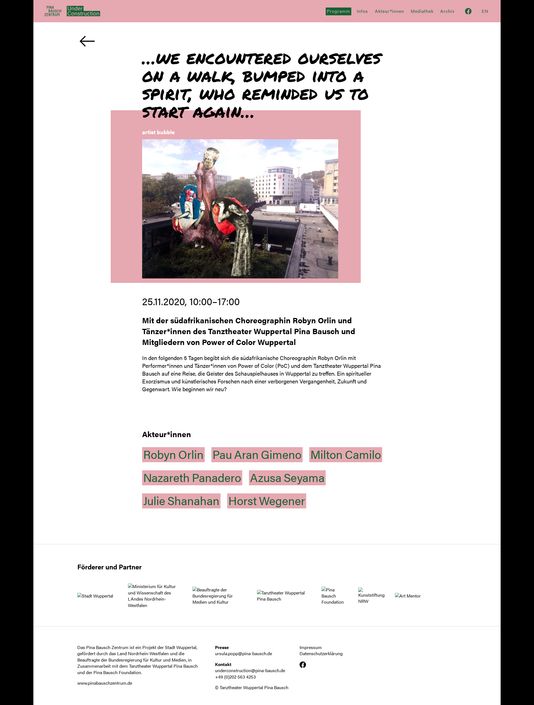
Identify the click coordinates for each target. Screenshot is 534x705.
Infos (362, 11)
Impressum (311, 647)
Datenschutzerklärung (321, 653)
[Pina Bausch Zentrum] (52, 11)
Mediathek (422, 11)
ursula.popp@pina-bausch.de (243, 653)
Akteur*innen (389, 11)
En (485, 11)
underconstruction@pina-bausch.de (250, 670)
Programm (338, 11)
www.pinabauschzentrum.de (104, 683)
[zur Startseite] (80, 11)
